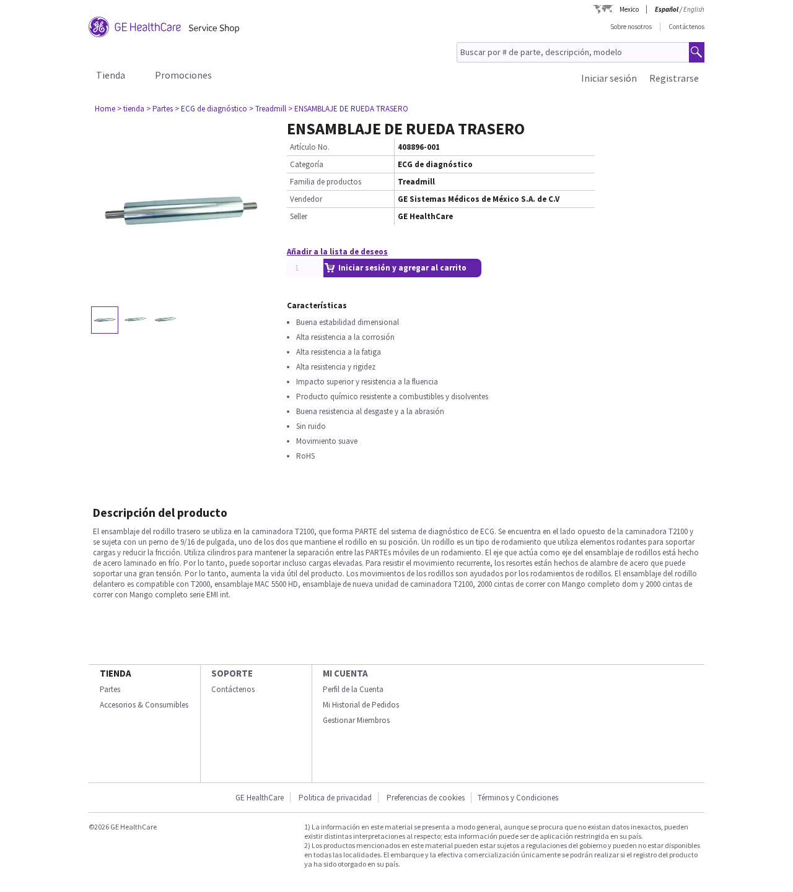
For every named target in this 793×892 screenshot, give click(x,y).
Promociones (183, 75)
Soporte (232, 673)
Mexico (629, 9)
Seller (298, 216)
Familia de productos (325, 181)
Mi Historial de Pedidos (361, 704)
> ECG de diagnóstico (211, 108)
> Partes (159, 108)
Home (105, 108)
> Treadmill (267, 108)
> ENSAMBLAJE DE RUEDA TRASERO (348, 108)
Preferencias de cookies (426, 797)
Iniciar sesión (609, 78)
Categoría (306, 164)
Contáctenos (686, 26)
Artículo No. (310, 147)
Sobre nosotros (631, 26)
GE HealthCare (259, 797)
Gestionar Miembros (356, 720)
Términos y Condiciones (518, 797)
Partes (110, 689)
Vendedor (306, 199)
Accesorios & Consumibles (144, 704)
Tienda (110, 75)
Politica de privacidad (335, 797)
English (693, 9)
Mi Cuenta (345, 673)
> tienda (130, 108)
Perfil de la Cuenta (353, 689)
